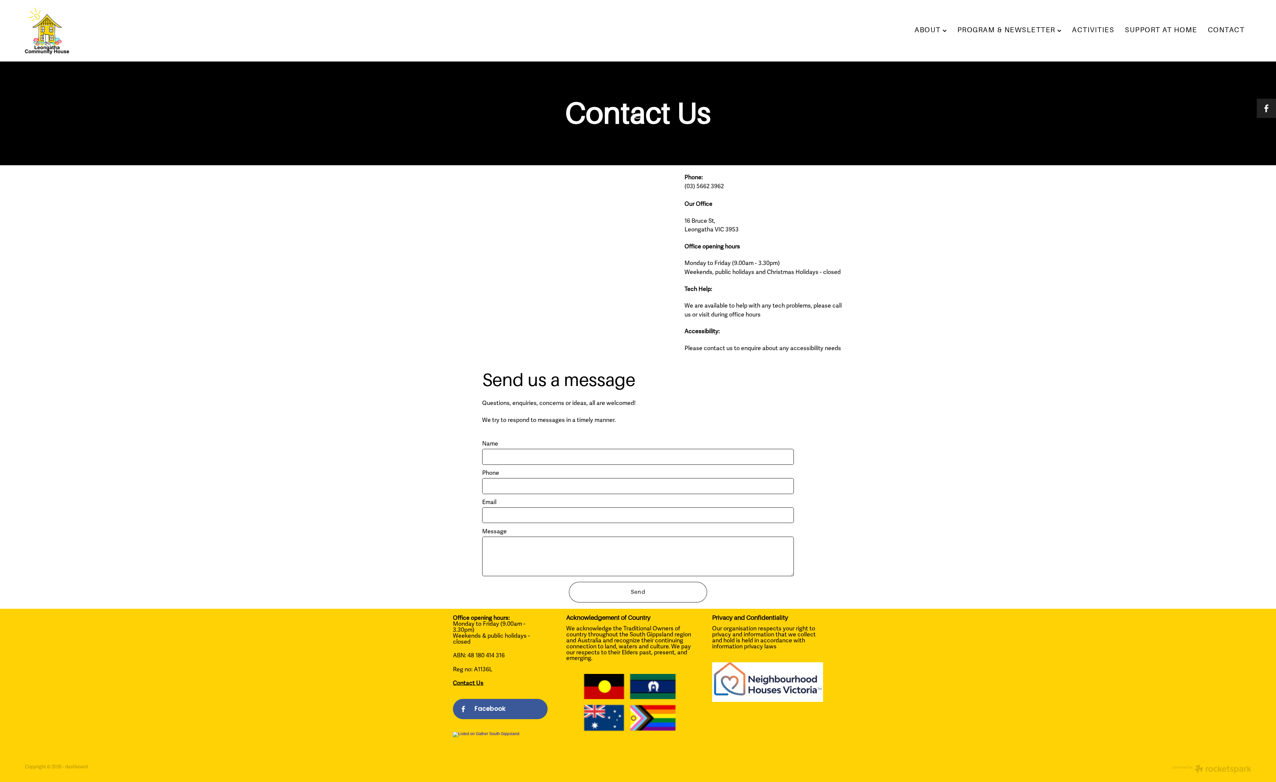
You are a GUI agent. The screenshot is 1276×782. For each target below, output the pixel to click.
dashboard (76, 767)
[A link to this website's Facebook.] (1266, 108)
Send (638, 592)
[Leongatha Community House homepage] (147, 31)
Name (490, 444)
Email (489, 502)
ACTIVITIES (1093, 30)
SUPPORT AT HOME (1161, 30)
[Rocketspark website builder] (1211, 769)
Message (494, 532)
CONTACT (1226, 30)
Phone (490, 473)
